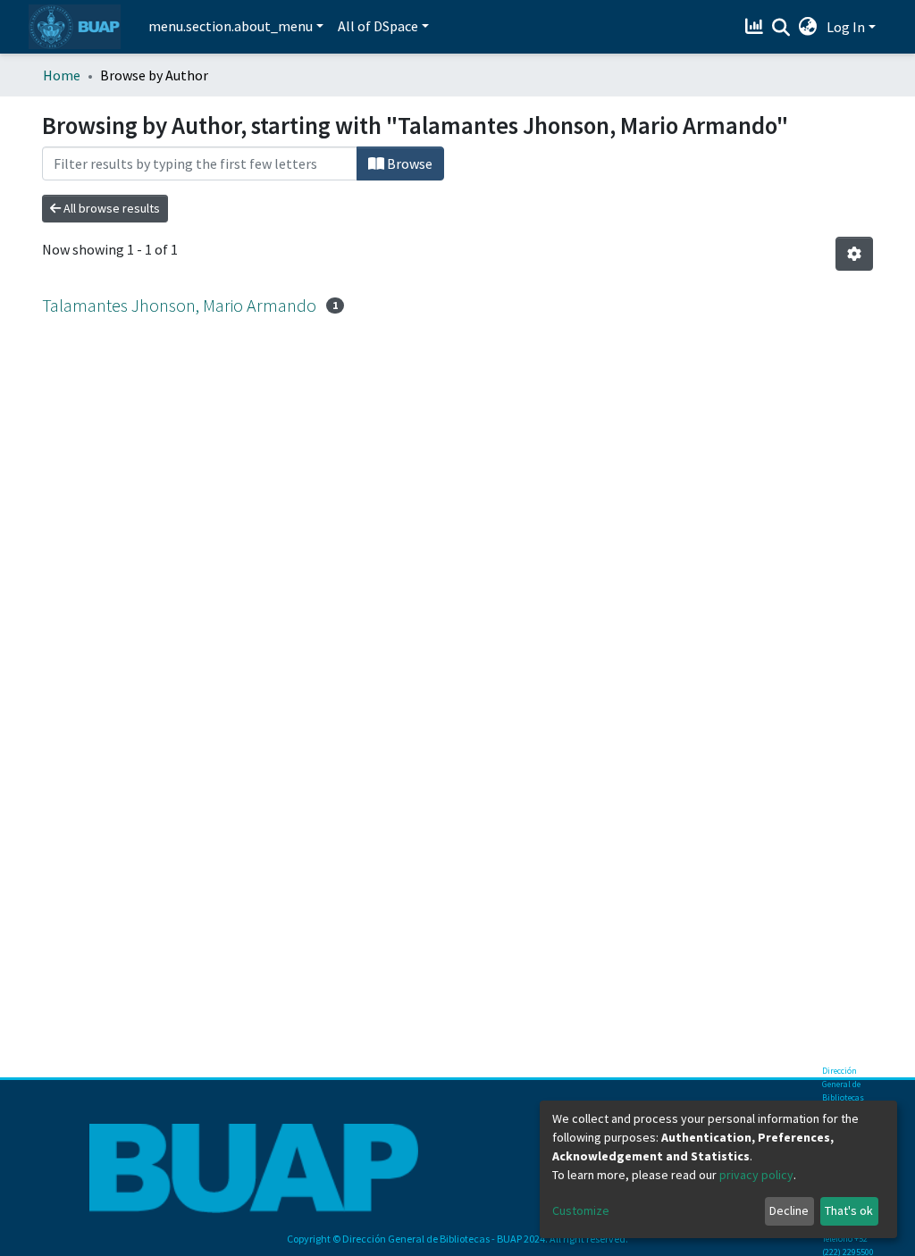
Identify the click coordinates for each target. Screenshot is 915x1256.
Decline (789, 1210)
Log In (846, 27)
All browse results (110, 208)
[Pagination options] (854, 254)
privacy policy (756, 1175)
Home (61, 75)
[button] (808, 27)
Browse (408, 163)
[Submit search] (781, 27)
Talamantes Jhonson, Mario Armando (179, 305)
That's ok (849, 1210)
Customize (580, 1210)
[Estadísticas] (756, 27)
